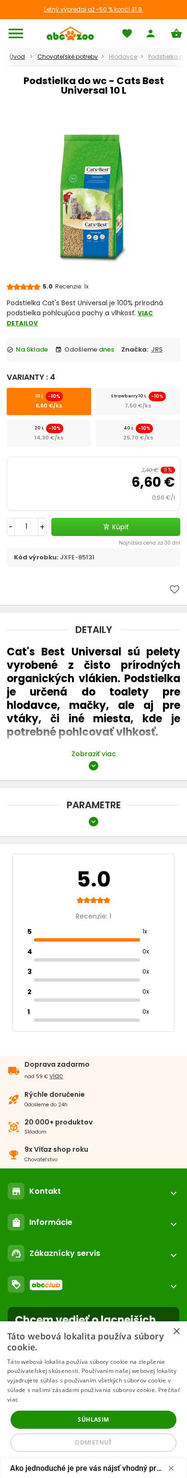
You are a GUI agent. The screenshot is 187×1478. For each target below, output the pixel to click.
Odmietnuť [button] (93, 1442)
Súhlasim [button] (93, 1419)
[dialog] (93, 1399)
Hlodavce (123, 57)
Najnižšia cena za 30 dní (149, 542)
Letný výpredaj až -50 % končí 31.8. (93, 9)
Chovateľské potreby (67, 57)
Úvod (17, 57)
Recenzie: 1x (72, 286)
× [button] (176, 1331)
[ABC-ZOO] (70, 33)
